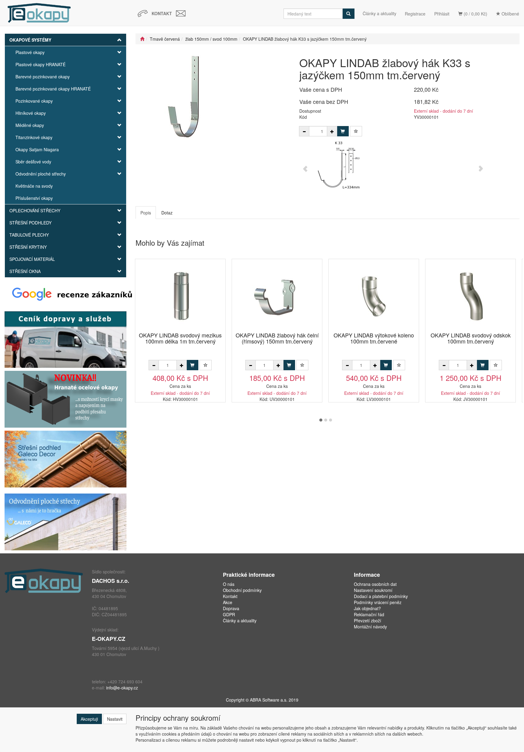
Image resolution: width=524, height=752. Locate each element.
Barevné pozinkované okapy (42, 76)
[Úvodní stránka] (142, 39)
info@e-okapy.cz (122, 688)
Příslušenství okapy (34, 198)
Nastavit (115, 719)
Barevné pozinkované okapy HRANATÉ (53, 89)
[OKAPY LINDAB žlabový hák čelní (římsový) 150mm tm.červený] (277, 296)
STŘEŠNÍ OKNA (25, 271)
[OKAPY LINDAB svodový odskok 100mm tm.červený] (470, 296)
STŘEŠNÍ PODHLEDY (30, 223)
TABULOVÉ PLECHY (29, 235)
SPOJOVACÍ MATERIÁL (32, 259)
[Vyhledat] (348, 14)
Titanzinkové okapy (33, 137)
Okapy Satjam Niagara (37, 149)
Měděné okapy (29, 125)
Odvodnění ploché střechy (40, 174)
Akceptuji (89, 719)
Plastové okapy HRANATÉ (40, 64)
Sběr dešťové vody (33, 162)
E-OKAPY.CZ (108, 639)
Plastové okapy (30, 52)
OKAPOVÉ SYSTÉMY (30, 40)
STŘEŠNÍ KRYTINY (28, 247)
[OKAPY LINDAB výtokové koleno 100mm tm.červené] (374, 296)
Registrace (415, 14)
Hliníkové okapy (30, 113)
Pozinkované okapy (34, 101)
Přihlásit (441, 14)
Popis (145, 213)
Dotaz (167, 213)
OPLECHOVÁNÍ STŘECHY (34, 210)
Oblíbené (509, 14)
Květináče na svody (34, 186)
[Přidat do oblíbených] (356, 131)
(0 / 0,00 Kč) (474, 14)
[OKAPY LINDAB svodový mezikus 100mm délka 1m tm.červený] (180, 296)
